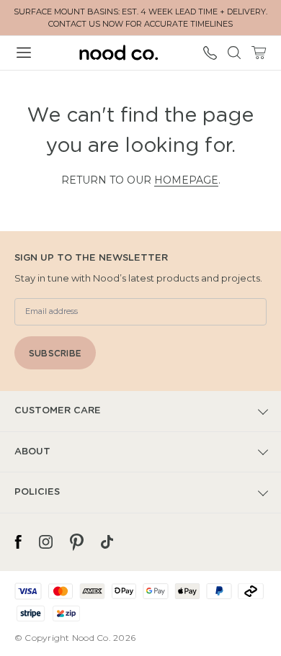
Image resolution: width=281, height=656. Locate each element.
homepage (186, 180)
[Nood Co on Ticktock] (107, 542)
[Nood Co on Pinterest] (77, 542)
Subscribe (55, 353)
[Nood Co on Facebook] (18, 542)
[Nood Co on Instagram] (46, 542)
